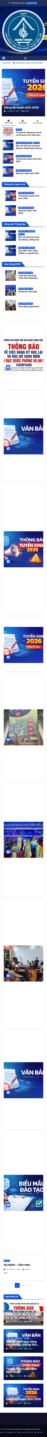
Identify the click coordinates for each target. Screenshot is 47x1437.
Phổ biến (23, 123)
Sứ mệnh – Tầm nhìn (17, 1264)
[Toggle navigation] (25, 58)
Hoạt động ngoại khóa (28, 306)
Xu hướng (37, 123)
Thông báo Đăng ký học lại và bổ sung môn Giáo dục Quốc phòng (28, 135)
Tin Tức (19, 129)
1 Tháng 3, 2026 (15, 1403)
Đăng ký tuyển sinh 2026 (27, 173)
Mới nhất (9, 123)
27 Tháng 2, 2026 (13, 111)
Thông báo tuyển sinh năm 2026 (21, 1370)
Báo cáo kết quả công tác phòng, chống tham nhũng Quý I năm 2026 (28, 148)
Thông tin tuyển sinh (24, 156)
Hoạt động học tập (11, 100)
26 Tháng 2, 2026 (13, 1269)
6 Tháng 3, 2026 (15, 1376)
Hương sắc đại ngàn (27, 291)
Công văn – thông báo (24, 142)
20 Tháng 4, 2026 (15, 1321)
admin (27, 111)
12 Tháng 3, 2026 (15, 1349)
